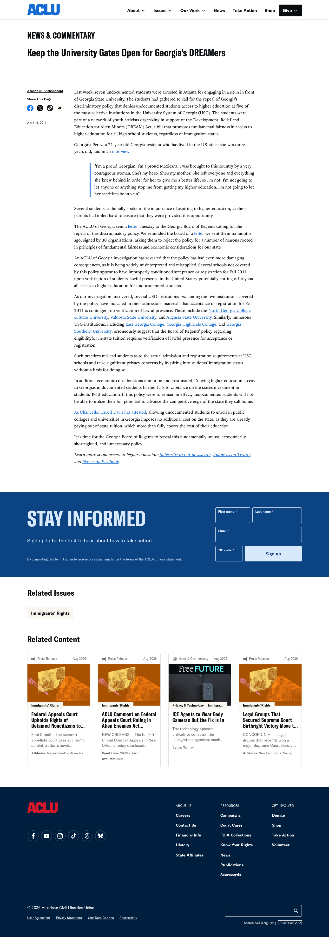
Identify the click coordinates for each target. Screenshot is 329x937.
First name (226, 511)
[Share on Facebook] (30, 109)
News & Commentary (59, 37)
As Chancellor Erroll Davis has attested (110, 412)
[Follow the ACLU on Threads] (87, 836)
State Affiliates (190, 855)
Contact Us (186, 825)
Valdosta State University (133, 317)
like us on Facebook (100, 461)
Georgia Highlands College (191, 324)
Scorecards (230, 874)
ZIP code (224, 550)
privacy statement (168, 559)
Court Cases (231, 825)
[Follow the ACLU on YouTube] (46, 836)
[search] (296, 911)
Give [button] (288, 10)
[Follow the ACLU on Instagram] (60, 836)
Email (222, 531)
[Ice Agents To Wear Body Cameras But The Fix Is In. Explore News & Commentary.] (200, 710)
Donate (278, 815)
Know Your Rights (236, 845)
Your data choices (101, 918)
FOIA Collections (235, 835)
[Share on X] (40, 109)
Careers (183, 815)
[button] (50, 109)
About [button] (134, 10)
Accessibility (128, 918)
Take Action (245, 10)
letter (133, 226)
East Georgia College (144, 324)
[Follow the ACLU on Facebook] (33, 836)
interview (120, 151)
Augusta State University (189, 317)
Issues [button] (160, 10)
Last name (263, 511)
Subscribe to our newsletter (185, 454)
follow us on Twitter (231, 454)
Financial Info (188, 835)
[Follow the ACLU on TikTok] (73, 836)
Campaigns (230, 815)
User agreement (38, 918)
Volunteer (281, 845)
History (182, 845)
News (219, 10)
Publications (231, 865)
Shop (270, 10)
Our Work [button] (190, 10)
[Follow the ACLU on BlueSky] (100, 836)
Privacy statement (69, 918)
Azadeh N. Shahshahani (45, 91)
